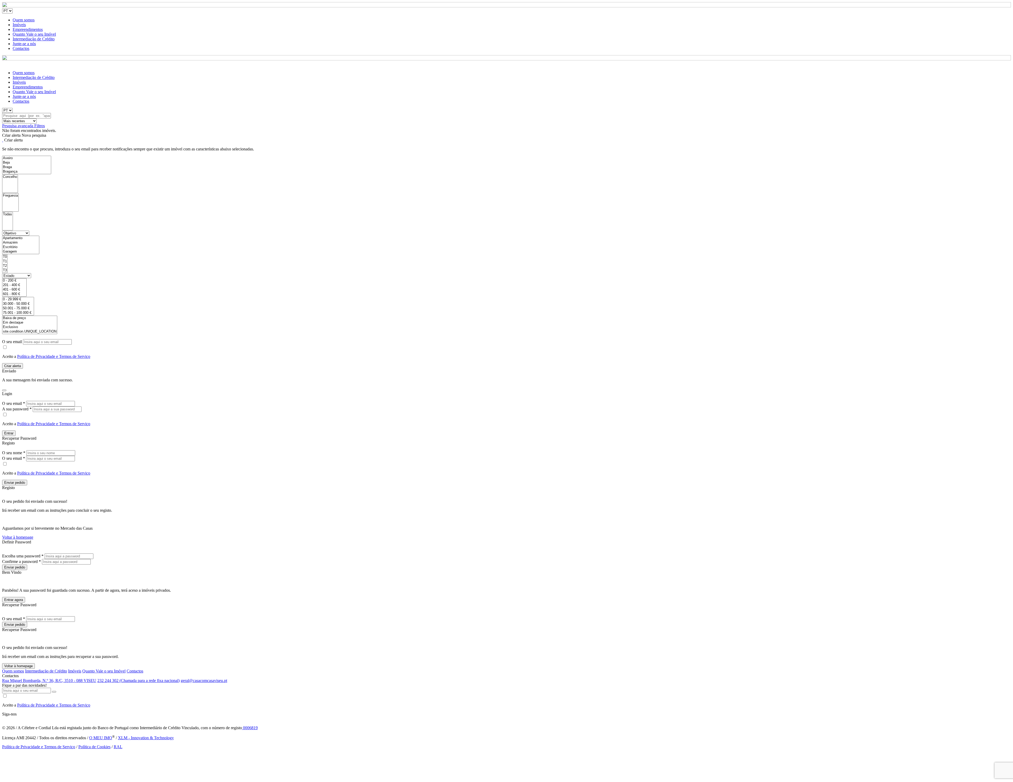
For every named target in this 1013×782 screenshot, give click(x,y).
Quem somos (24, 20)
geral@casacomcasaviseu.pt (204, 680)
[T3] (4, 270)
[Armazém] (20, 242)
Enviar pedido (14, 483)
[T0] (4, 257)
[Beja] (26, 162)
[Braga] (26, 167)
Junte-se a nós (24, 43)
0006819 (250, 728)
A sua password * (17, 409)
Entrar (8, 433)
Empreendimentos (28, 29)
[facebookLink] (2, 719)
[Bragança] (26, 171)
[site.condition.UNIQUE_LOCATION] (29, 331)
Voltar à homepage (17, 537)
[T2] (4, 266)
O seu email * (13, 403)
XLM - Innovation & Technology (146, 738)
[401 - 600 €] (14, 289)
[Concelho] (10, 177)
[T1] (4, 261)
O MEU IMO (100, 738)
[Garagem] (20, 251)
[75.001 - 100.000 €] (18, 313)
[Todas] (7, 214)
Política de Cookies (94, 747)
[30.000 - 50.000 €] (18, 304)
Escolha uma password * (23, 556)
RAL (118, 747)
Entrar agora (13, 600)
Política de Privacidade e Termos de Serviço (53, 356)
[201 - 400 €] (14, 285)
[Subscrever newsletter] (54, 692)
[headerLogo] (506, 6)
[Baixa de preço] (29, 318)
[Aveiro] (26, 158)
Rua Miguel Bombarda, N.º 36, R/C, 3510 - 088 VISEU (49, 680)
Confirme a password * (21, 561)
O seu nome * (13, 453)
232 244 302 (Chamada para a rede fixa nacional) (138, 680)
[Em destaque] (29, 322)
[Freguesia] (10, 195)
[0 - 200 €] (14, 280)
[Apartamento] (20, 238)
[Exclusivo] (29, 327)
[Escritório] (20, 247)
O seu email (12, 341)
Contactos (21, 48)
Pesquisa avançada (18, 126)
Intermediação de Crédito (34, 39)
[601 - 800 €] (14, 294)
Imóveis (19, 24)
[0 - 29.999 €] (18, 299)
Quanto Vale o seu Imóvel (34, 34)
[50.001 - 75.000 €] (18, 308)
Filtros (39, 126)
